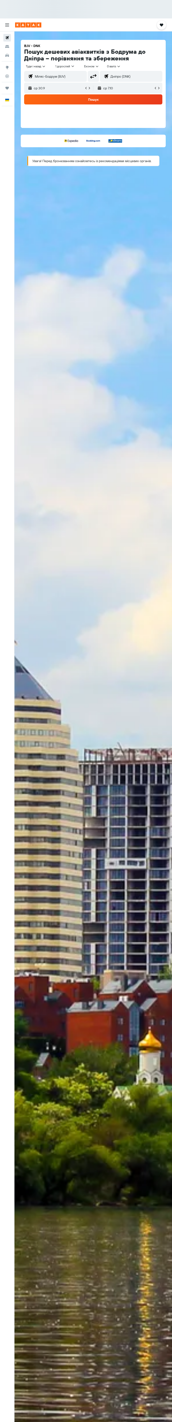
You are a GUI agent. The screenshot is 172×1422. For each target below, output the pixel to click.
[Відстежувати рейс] (7, 76)
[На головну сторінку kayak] (28, 24)
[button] (7, 25)
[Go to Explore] (7, 67)
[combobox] (91, 66)
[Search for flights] (7, 38)
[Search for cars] (7, 55)
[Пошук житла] (7, 46)
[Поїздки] (7, 88)
